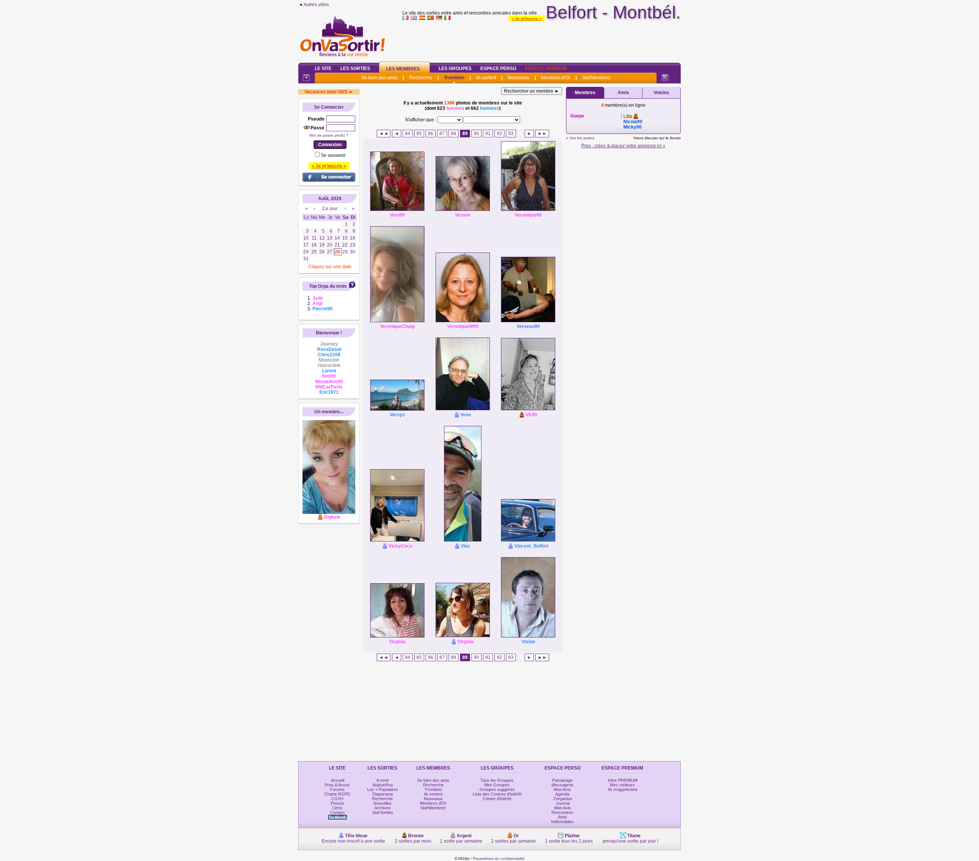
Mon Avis (562, 808)
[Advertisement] (541, 40)
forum (675, 138)
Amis (623, 92)
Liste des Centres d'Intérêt (497, 794)
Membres (585, 92)
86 (430, 133)
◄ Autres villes (313, 4)
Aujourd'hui (382, 785)
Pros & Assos (337, 785)
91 (488, 133)
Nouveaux (518, 77)
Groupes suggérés (497, 789)
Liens (337, 808)
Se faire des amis (379, 77)
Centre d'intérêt (497, 798)
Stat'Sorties (382, 812)
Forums (337, 789)
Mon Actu (562, 789)
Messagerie (562, 785)
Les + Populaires (382, 789)
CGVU (337, 798)
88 (453, 133)
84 (407, 133)
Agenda (562, 794)
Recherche (420, 77)
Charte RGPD (337, 794)
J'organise (562, 798)
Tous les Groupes (497, 780)
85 (419, 133)
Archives (382, 808)
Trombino (454, 77)
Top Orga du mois (328, 286)
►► (542, 133)
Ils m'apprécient (622, 789)
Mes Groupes (497, 785)
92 (499, 133)
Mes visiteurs (622, 785)
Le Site (323, 68)
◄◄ (383, 133)
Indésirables (562, 821)
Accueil (337, 780)
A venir (382, 780)
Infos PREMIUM (622, 780)
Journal (562, 803)
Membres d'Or (555, 77)
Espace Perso (498, 68)
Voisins (661, 92)
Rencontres (562, 812)
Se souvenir (333, 155)
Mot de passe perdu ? (328, 135)
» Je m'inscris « (527, 18)
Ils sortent (486, 77)
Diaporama (382, 794)
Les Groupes (455, 68)
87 (442, 133)
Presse (337, 803)
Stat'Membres (596, 77)
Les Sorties (355, 68)
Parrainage (562, 780)
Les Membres (403, 69)
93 (511, 133)
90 (476, 133)
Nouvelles (382, 803)
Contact (337, 812)
